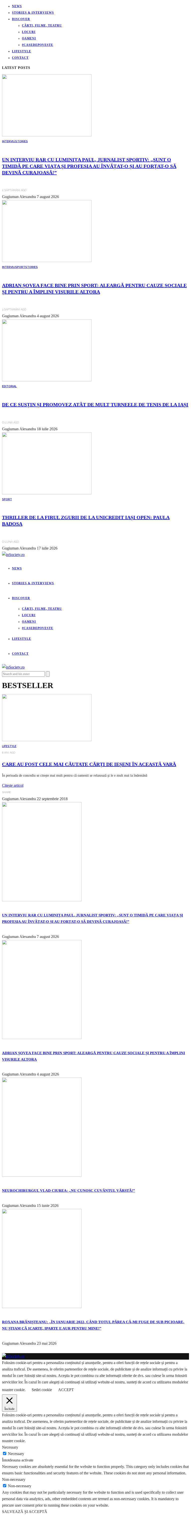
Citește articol (12, 785)
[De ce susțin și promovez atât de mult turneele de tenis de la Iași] (47, 380)
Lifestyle (21, 51)
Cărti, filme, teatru (42, 25)
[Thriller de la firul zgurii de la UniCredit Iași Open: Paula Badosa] (47, 493)
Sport (20, 267)
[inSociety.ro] (13, 1356)
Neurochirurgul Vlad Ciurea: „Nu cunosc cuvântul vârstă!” (68, 1191)
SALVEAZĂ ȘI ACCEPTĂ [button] (24, 1512)
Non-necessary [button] (13, 1479)
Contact (20, 57)
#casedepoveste (37, 45)
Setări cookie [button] (42, 1390)
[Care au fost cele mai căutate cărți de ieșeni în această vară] (47, 740)
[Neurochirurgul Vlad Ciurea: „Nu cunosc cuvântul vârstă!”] (42, 1175)
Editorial (9, 386)
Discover (21, 19)
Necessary (16, 1454)
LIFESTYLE (9, 746)
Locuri (29, 32)
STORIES (21, 141)
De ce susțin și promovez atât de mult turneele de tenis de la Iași (95, 404)
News (17, 6)
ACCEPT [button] (66, 1390)
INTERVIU (8, 141)
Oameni (29, 38)
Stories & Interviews (33, 12)
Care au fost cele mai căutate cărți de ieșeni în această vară (89, 764)
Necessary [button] (10, 1447)
